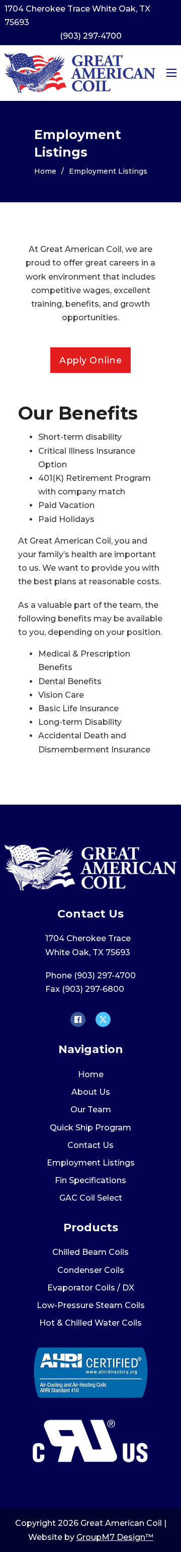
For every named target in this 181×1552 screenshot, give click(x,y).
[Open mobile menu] (171, 73)
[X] (103, 1019)
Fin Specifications (90, 1180)
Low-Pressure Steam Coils (91, 1305)
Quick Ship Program (90, 1127)
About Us (90, 1092)
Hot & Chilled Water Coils (90, 1323)
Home (45, 171)
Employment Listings (91, 1163)
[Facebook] (77, 1019)
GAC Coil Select (90, 1198)
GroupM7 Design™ (114, 1537)
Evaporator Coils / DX (90, 1287)
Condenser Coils (90, 1270)
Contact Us (90, 1145)
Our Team (90, 1109)
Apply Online (90, 360)
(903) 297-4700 (91, 36)
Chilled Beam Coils (90, 1252)
